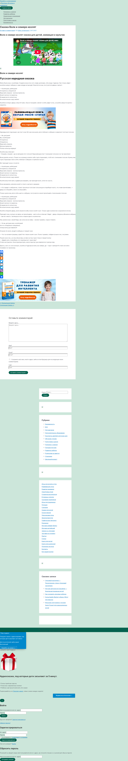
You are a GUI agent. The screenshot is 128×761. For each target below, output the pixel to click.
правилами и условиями (19, 737)
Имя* (10, 345)
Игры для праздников (48, 502)
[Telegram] (38, 267)
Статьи (44, 539)
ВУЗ (46, 427)
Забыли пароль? (5, 723)
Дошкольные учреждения (11, 16)
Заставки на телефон (48, 533)
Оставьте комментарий (7, 30)
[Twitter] (38, 261)
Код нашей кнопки (47, 552)
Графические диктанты (49, 520)
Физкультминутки (47, 518)
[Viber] (38, 270)
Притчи (44, 536)
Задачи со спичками (48, 531)
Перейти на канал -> (8, 648)
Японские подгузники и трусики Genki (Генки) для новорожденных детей (56, 605)
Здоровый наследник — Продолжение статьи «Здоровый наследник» (55, 583)
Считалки (45, 507)
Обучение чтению (51, 439)
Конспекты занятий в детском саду (56, 436)
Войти (14, 744)
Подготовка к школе (9, 20)
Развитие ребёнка (9, 14)
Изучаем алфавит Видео (49, 526)
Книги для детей (47, 541)
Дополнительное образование (55, 433)
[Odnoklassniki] (38, 258)
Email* (11, 352)
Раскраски (45, 523)
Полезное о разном (9, 12)
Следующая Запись (7, 305)
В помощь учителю (48, 497)
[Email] (38, 264)
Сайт (10, 365)
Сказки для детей (47, 510)
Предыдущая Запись (7, 303)
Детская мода (7, 18)
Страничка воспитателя (49, 494)
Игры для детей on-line (49, 484)
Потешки (44, 505)
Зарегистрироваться (18, 719)
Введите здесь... (14, 323)
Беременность (8, 22)
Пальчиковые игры (48, 515)
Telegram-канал (18, 691)
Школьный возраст (51, 459)
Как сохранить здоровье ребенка (55, 594)
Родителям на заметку (52, 453)
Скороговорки (46, 512)
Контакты (45, 549)
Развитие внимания (48, 489)
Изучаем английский (48, 528)
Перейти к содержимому (8, 1)
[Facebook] (38, 251)
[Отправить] (38, 276)
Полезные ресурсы (48, 546)
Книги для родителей (48, 544)
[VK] (38, 255)
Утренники (48, 456)
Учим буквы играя (47, 492)
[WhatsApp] (38, 273)
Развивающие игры (48, 486)
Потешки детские (50, 447)
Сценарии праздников (49, 499)
